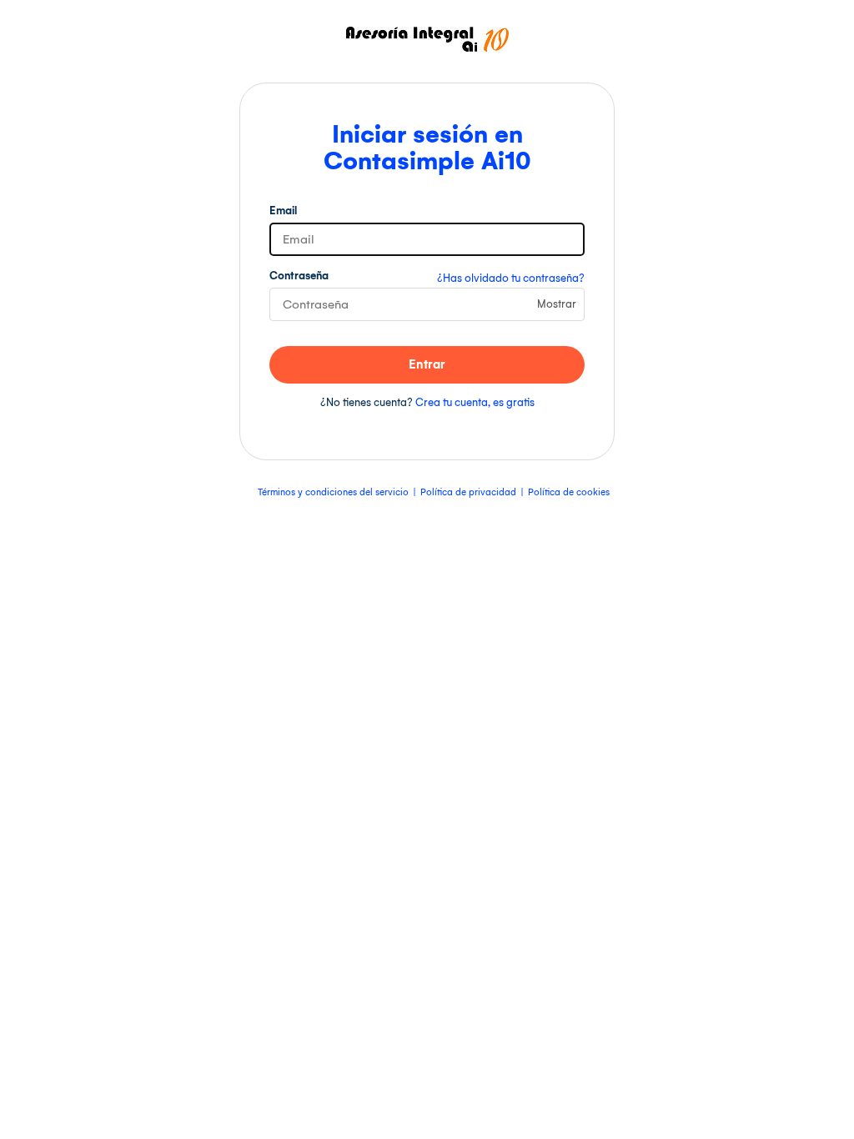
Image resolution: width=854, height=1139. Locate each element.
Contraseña (299, 275)
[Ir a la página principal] (427, 48)
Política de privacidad (468, 492)
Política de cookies (569, 492)
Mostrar (556, 304)
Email (283, 210)
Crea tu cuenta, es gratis (475, 402)
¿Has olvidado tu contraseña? (511, 278)
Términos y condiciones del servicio (333, 492)
